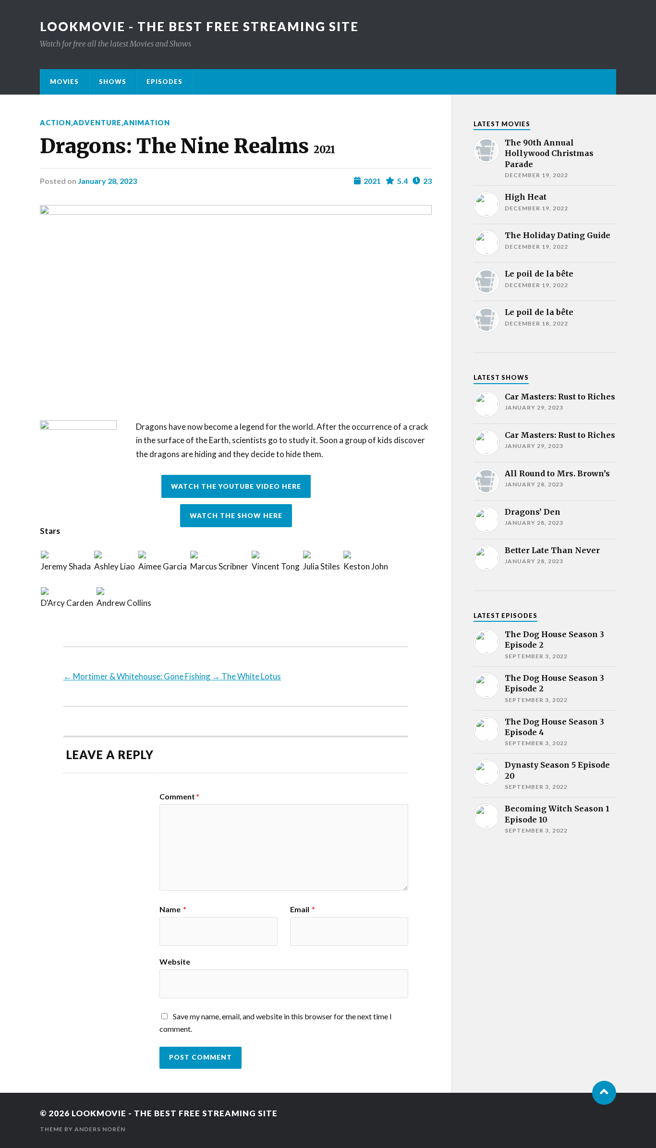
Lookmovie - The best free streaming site (199, 26)
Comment (179, 796)
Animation (146, 123)
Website (174, 961)
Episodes (164, 81)
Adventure (97, 123)
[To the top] (604, 1093)
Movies (64, 81)
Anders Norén (99, 1129)
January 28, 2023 (107, 180)
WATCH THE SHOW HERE (236, 516)
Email (302, 909)
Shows (112, 81)
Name (172, 909)
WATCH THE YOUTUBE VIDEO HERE (236, 486)
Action (55, 123)
